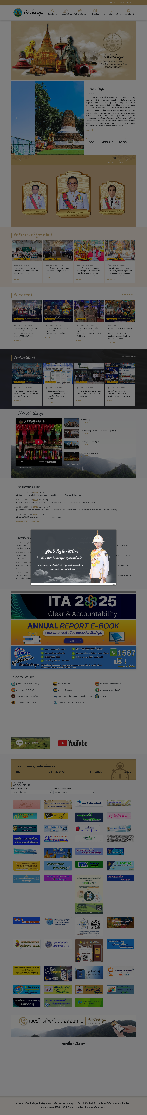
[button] (37, 557)
